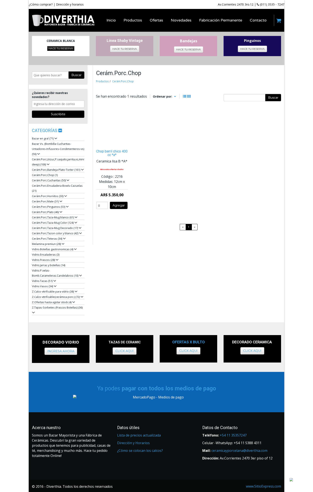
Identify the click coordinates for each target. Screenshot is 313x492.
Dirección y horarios (70, 4)
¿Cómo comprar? (41, 4)
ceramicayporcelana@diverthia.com (239, 450)
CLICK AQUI (124, 351)
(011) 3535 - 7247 (271, 4)
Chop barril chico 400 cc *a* (112, 153)
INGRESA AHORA (60, 351)
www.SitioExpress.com (263, 486)
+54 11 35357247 (233, 435)
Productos (102, 81)
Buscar (76, 75)
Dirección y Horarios (133, 443)
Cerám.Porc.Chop (123, 81)
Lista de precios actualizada (139, 435)
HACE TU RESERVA (61, 48)
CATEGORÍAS (45, 130)
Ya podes (156, 388)
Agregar (119, 205)
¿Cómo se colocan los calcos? (140, 450)
